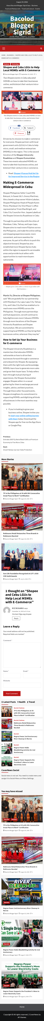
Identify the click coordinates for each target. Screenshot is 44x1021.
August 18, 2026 (24, 539)
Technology (15, 64)
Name (6, 671)
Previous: (20, 440)
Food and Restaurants (12, 9)
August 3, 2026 (24, 997)
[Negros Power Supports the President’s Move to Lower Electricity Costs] (6, 761)
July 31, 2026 (24, 579)
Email (25, 671)
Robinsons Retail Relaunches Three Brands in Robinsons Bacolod (25, 725)
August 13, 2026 (24, 914)
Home (22, 1007)
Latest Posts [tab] (9, 702)
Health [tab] (21, 702)
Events (37, 9)
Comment (7, 640)
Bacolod (6, 487)
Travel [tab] (31, 702)
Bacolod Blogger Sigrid (22, 25)
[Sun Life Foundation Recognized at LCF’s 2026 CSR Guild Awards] (22, 557)
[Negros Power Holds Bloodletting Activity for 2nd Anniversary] (6, 748)
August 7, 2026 (24, 955)
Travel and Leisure (28, 9)
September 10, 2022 (27, 74)
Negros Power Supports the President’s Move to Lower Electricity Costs (24, 762)
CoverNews (33, 1014)
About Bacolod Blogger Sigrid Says (18, 5)
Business (35, 5)
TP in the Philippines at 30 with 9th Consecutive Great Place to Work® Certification (21, 494)
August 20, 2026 (24, 499)
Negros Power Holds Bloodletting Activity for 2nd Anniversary (24, 750)
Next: (17, 448)
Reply (16, 618)
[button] (3, 48)
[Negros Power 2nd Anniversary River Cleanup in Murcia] (6, 736)
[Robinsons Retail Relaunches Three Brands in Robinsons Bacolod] (22, 517)
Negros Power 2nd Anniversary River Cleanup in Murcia (25, 737)
